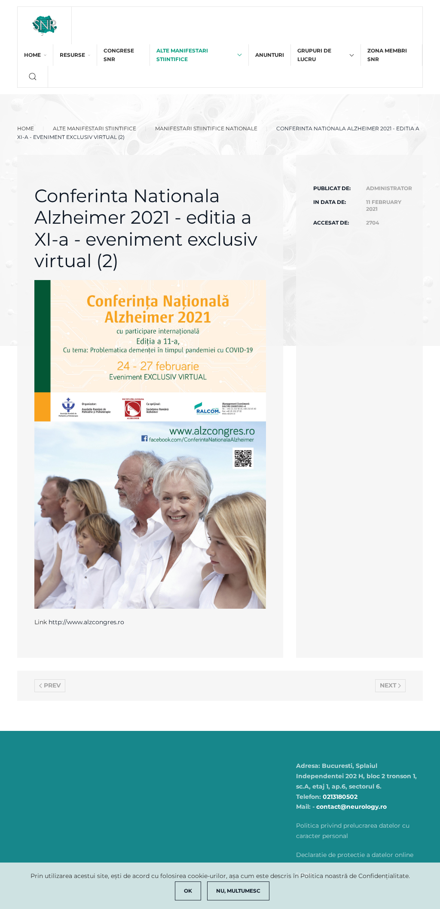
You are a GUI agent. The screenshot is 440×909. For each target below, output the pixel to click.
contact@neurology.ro (351, 806)
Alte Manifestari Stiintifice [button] (182, 54)
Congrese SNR (119, 54)
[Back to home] (45, 25)
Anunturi (269, 55)
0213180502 (340, 797)
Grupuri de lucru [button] (314, 54)
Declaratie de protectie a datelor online (354, 855)
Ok (188, 890)
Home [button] (32, 55)
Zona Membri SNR (387, 54)
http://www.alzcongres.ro (86, 622)
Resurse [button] (72, 55)
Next (388, 685)
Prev (52, 685)
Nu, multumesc (238, 890)
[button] (33, 76)
